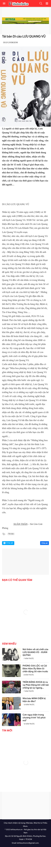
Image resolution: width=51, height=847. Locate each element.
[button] (41, 3)
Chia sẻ (44, 543)
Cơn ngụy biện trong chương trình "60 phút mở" (34, 717)
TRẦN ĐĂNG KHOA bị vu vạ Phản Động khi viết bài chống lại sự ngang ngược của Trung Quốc (36, 685)
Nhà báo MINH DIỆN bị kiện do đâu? (34, 700)
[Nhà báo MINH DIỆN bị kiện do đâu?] (11, 703)
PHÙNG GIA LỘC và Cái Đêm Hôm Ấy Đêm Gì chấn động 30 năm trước (35, 668)
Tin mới (7, 730)
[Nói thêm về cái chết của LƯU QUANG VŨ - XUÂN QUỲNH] (11, 654)
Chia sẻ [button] (9, 543)
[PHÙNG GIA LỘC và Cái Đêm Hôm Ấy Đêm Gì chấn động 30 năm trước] (11, 670)
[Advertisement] (25, 805)
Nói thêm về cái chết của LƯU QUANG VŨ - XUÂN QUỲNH (35, 652)
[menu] (4, 3)
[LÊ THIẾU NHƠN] (18, 3)
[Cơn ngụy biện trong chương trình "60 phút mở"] (11, 719)
